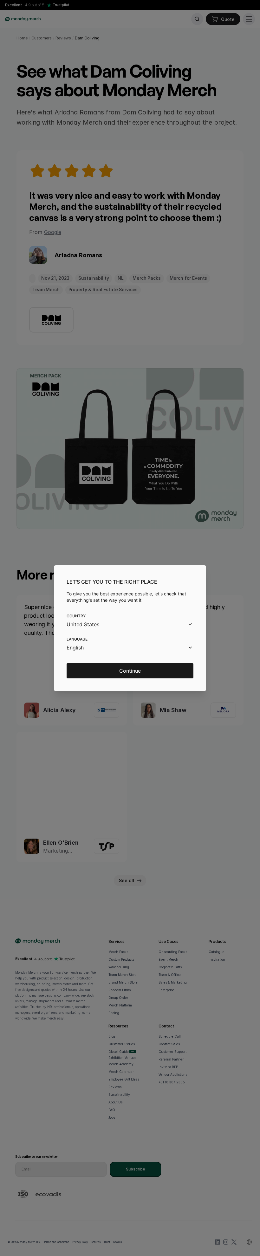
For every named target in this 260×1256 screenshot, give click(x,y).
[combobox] (130, 624)
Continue (130, 671)
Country (76, 616)
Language (77, 639)
